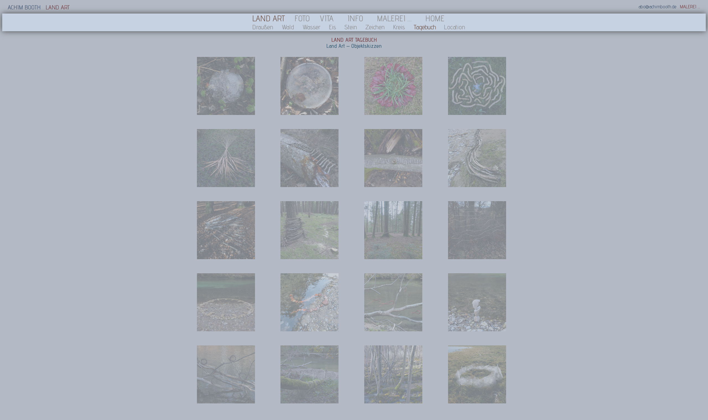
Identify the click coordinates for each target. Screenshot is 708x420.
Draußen (262, 27)
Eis (332, 27)
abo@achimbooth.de (657, 6)
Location (454, 27)
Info (355, 18)
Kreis (399, 27)
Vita (326, 18)
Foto (302, 18)
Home (434, 18)
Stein (350, 27)
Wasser (311, 27)
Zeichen (375, 27)
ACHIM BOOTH (24, 7)
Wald (288, 27)
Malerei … (394, 18)
